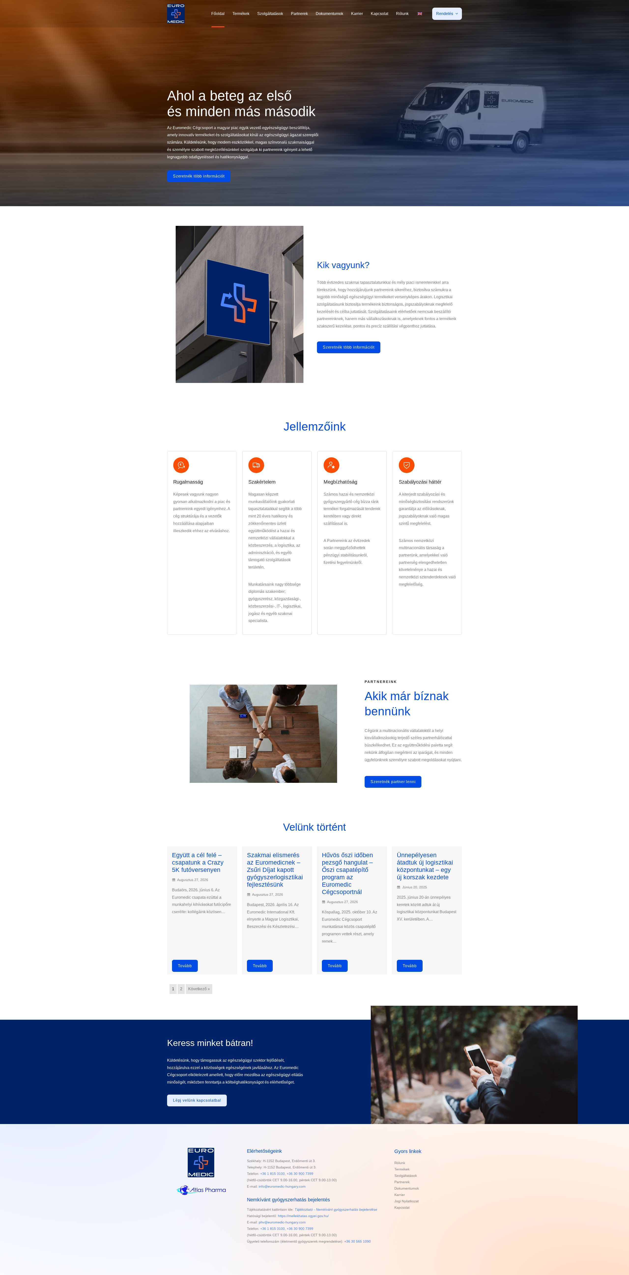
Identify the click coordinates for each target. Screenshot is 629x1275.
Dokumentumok (329, 14)
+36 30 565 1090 (357, 1241)
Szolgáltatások (270, 14)
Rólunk (402, 14)
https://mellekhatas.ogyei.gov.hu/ (303, 1216)
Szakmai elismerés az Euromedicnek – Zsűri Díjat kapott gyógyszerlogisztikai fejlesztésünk (275, 870)
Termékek (240, 14)
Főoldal (218, 14)
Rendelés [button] (444, 14)
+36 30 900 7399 (300, 1174)
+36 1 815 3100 (272, 1174)
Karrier (357, 14)
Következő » (199, 989)
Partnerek (299, 14)
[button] (455, 14)
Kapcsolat (379, 14)
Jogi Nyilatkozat (406, 1201)
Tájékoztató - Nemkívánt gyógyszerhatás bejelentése (336, 1209)
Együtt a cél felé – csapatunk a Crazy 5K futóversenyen (198, 862)
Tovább (185, 966)
